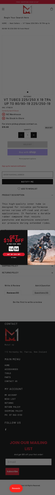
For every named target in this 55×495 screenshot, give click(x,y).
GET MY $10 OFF (13, 254)
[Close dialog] (2, 232)
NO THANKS (13, 257)
